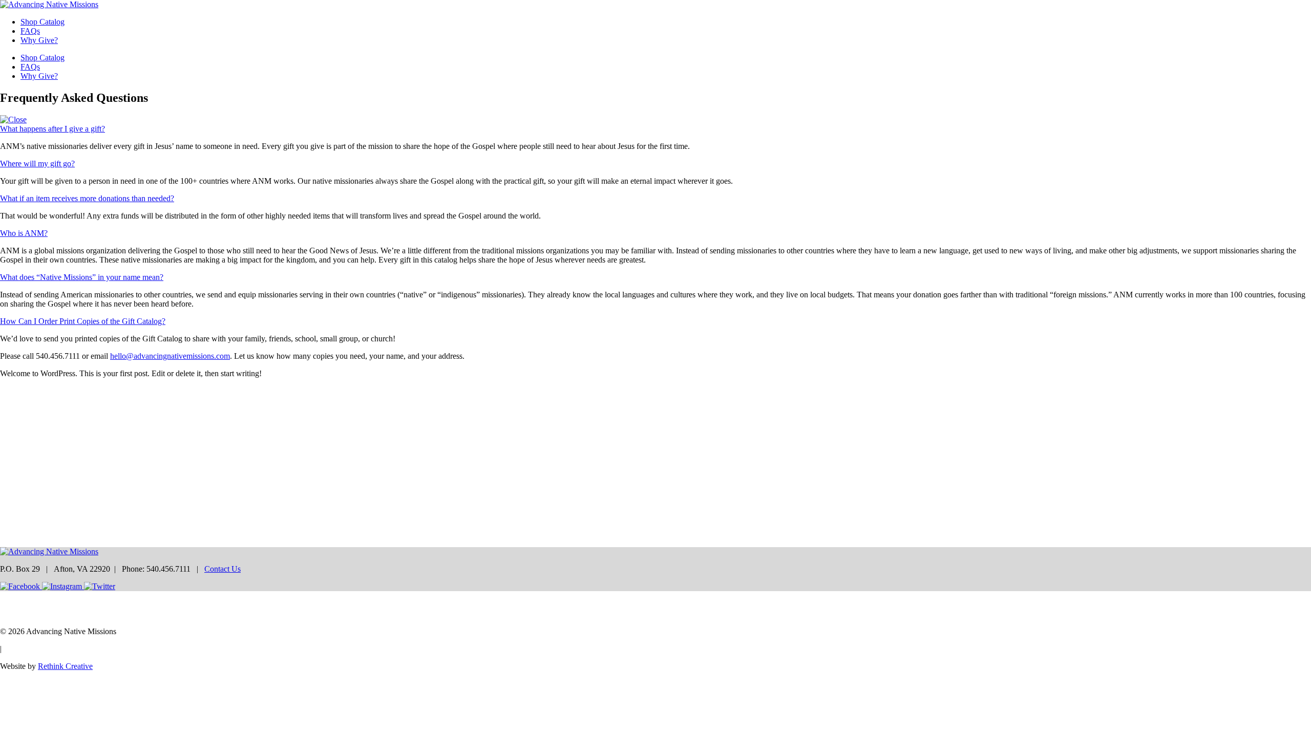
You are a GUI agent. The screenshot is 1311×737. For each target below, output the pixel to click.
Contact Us (222, 569)
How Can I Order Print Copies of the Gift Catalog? (82, 321)
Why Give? (39, 40)
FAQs (30, 31)
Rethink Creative (65, 666)
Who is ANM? (24, 233)
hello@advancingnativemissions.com (170, 356)
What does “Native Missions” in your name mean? (81, 277)
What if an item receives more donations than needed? (87, 198)
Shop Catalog (42, 21)
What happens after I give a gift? (52, 128)
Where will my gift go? (37, 163)
